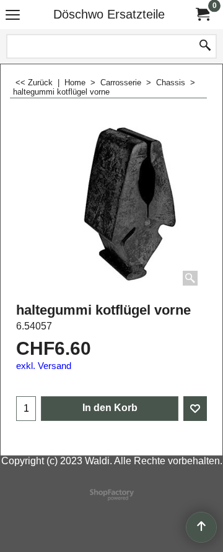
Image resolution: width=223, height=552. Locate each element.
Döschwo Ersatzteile (109, 14)
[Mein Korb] (202, 14)
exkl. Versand (43, 366)
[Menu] (13, 15)
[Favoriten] (195, 408)
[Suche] (205, 46)
